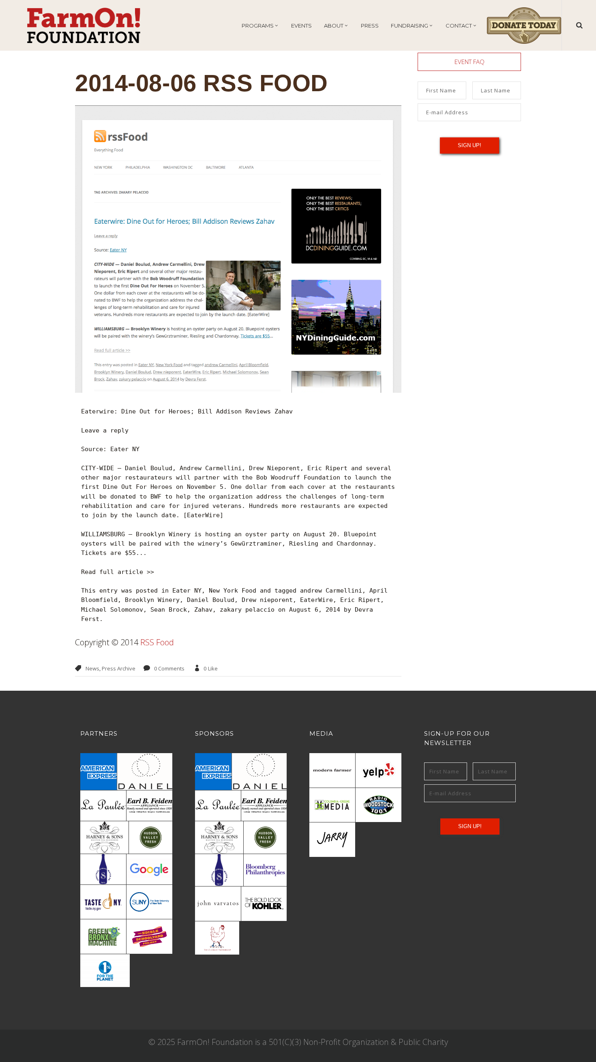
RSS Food (157, 642)
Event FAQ (470, 62)
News (92, 668)
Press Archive (118, 668)
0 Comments (169, 668)
